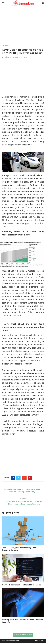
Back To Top (39, 640)
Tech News (5, 45)
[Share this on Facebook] (13, 478)
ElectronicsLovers (14, 640)
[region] (23, 25)
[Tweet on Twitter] (18, 478)
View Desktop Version (24, 635)
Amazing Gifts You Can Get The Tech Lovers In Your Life (22, 620)
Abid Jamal (7, 57)
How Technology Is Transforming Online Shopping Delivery (19, 548)
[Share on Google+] (24, 478)
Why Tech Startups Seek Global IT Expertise (21, 585)
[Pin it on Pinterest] (30, 478)
